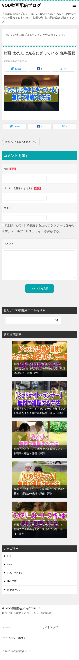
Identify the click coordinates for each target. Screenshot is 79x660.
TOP (21, 608)
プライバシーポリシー (15, 637)
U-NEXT (12, 581)
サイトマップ (50, 627)
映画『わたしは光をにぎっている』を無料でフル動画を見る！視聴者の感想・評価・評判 (23, 142)
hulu (9, 564)
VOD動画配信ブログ (21, 5)
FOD (9, 556)
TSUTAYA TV (14, 572)
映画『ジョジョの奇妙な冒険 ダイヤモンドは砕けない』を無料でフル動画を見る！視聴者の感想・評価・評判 (39, 368)
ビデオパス (13, 589)
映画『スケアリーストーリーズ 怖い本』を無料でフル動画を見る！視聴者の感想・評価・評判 (38, 529)
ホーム (6, 627)
